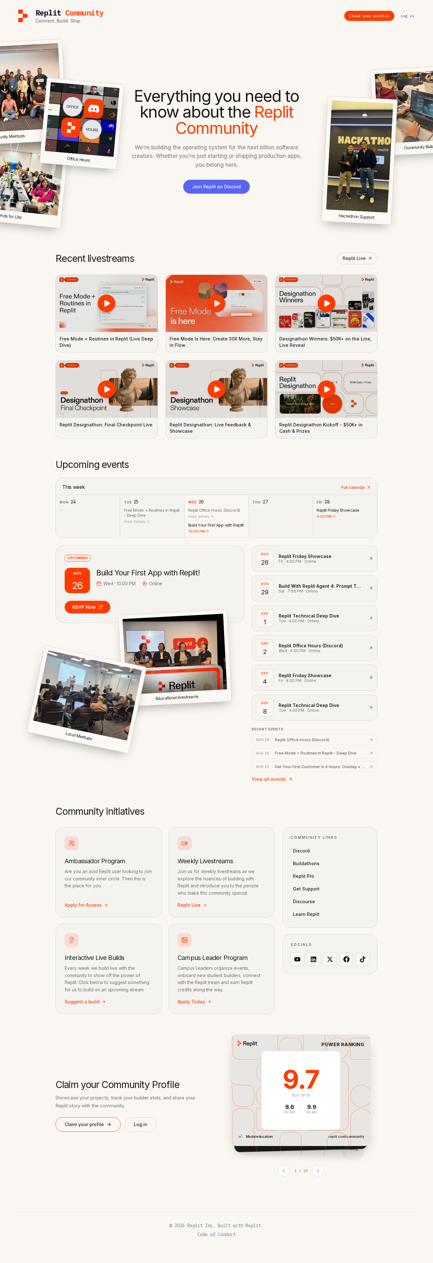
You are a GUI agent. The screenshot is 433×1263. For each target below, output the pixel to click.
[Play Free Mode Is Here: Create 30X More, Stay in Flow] (217, 303)
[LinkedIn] (314, 959)
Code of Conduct (216, 1234)
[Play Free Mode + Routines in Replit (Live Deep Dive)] (107, 303)
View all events (269, 779)
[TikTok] (363, 959)
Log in (140, 1124)
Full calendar (353, 487)
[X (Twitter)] (330, 959)
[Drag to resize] (390, 224)
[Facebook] (346, 959)
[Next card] (318, 1170)
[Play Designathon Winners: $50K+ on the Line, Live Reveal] (326, 303)
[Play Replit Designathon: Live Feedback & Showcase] (217, 389)
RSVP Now (84, 607)
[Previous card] (283, 1170)
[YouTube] (297, 959)
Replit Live (354, 258)
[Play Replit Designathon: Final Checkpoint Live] (107, 389)
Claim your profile (84, 1124)
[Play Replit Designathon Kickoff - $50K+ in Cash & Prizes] (326, 389)
